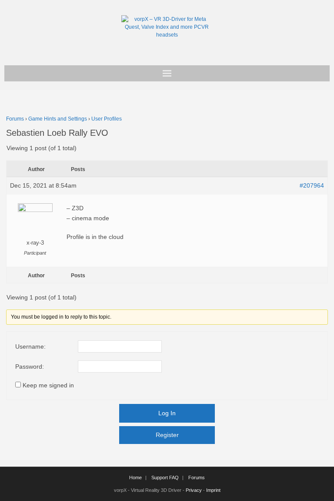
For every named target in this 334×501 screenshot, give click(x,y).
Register (167, 434)
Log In (167, 413)
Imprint (213, 490)
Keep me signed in (48, 385)
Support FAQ (165, 477)
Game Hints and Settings (57, 119)
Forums (15, 119)
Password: (29, 366)
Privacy (194, 490)
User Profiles (106, 119)
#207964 (312, 185)
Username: (30, 346)
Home (135, 477)
